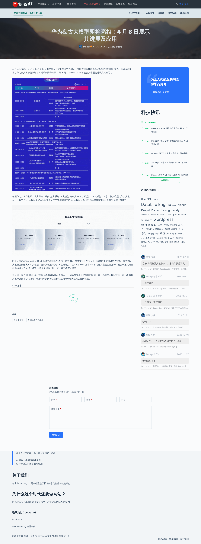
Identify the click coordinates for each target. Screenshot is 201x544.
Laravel (160, 214)
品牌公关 (150, 13)
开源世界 (42, 4)
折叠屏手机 (150, 238)
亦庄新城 (173, 225)
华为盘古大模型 (35, 320)
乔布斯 (166, 225)
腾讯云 (176, 242)
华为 (143, 233)
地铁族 (161, 13)
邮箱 (89, 399)
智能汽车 (179, 238)
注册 (186, 4)
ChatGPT (146, 199)
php (175, 214)
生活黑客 (120, 4)
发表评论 (56, 434)
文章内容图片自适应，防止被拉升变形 (168, 327)
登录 (181, 4)
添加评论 (56, 409)
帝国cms (165, 233)
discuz (182, 205)
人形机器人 (158, 229)
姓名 (54, 399)
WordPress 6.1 (149, 224)
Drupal (145, 210)
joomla (153, 215)
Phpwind (182, 214)
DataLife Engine (156, 204)
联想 (171, 242)
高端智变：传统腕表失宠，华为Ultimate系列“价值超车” (175, 366)
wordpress (164, 219)
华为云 (151, 233)
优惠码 (167, 229)
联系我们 (184, 13)
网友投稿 (172, 13)
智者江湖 (56, 4)
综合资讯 (71, 4)
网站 (123, 399)
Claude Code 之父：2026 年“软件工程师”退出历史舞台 (175, 308)
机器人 (144, 242)
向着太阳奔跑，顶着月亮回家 (28, 13)
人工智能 (18, 320)
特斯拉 (151, 241)
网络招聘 (108, 4)
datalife (155, 199)
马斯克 (143, 246)
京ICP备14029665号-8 (58, 536)
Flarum (155, 210)
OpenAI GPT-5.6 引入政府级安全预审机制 (169, 153)
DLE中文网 (134, 13)
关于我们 (184, 538)
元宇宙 (181, 229)
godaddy (173, 210)
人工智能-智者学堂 (91, 4)
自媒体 (182, 242)
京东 (180, 224)
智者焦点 (169, 238)
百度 (166, 242)
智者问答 (132, 4)
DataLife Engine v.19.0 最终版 (165, 347)
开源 (142, 238)
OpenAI (169, 214)
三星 (160, 225)
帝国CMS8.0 (178, 233)
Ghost (164, 210)
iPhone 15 (145, 214)
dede (174, 205)
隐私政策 (162, 538)
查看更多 (165, 180)
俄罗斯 (174, 229)
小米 (156, 234)
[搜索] (177, 4)
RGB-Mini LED (146, 220)
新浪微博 (159, 238)
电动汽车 (160, 242)
